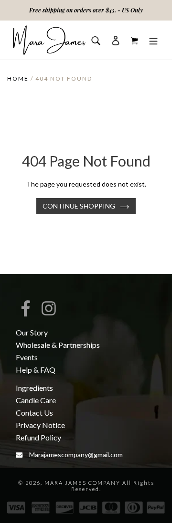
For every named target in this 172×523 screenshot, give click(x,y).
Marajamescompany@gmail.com (76, 454)
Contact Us (34, 412)
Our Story (32, 332)
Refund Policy (38, 437)
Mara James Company (82, 483)
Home (18, 78)
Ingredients (34, 387)
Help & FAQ (35, 369)
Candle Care (36, 400)
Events (27, 357)
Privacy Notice (40, 424)
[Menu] (153, 40)
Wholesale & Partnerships (58, 344)
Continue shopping (79, 206)
